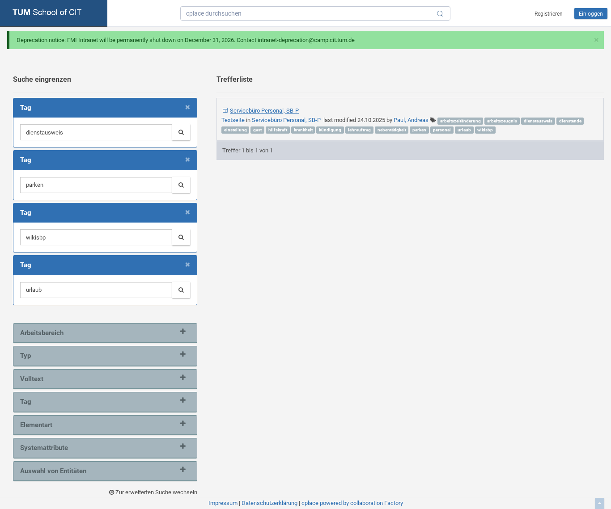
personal (442, 129)
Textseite (233, 120)
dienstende (570, 120)
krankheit (303, 129)
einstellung (235, 129)
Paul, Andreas (411, 120)
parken (419, 129)
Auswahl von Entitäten (53, 471)
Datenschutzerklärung (269, 503)
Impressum (223, 503)
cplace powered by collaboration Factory (352, 503)
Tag (25, 402)
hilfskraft (277, 129)
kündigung (330, 129)
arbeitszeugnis (502, 120)
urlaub (464, 129)
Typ (25, 356)
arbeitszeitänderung (460, 120)
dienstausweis (538, 120)
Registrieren (549, 14)
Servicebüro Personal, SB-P (264, 110)
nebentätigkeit (392, 129)
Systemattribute (44, 448)
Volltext (31, 379)
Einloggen (591, 14)
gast (257, 129)
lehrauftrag (359, 129)
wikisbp (485, 129)
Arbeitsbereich (42, 333)
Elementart (36, 425)
